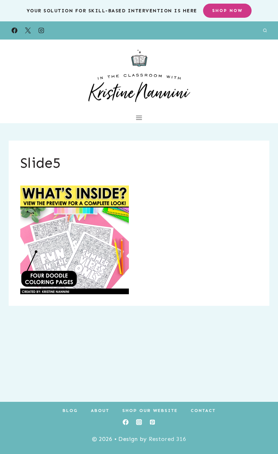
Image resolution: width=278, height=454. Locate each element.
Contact (203, 410)
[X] (28, 30)
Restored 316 (167, 439)
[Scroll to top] (261, 426)
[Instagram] (41, 30)
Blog (70, 410)
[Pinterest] (152, 422)
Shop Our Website (150, 410)
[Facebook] (14, 30)
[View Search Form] (265, 30)
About (100, 410)
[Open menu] (139, 117)
